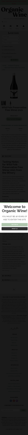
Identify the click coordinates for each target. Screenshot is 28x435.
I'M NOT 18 (14, 228)
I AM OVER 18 (14, 224)
